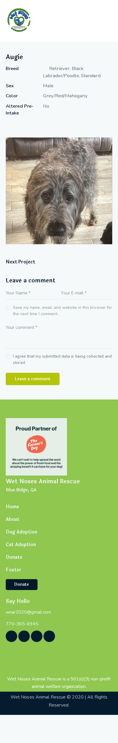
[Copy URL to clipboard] (48, 124)
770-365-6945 (22, 624)
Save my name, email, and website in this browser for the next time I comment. (62, 311)
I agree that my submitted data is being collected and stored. (62, 359)
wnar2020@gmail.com (28, 612)
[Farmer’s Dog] (36, 446)
